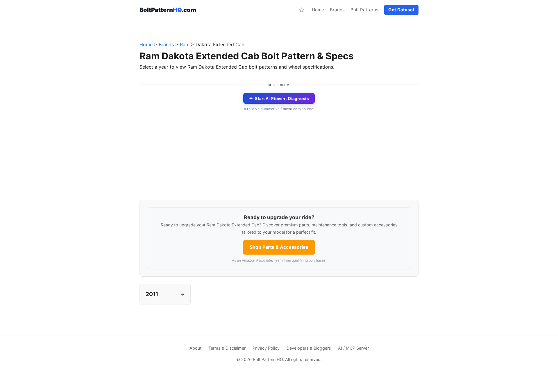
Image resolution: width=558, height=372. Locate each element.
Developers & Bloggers (309, 348)
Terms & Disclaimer (227, 348)
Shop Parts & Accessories (279, 247)
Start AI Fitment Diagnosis (279, 98)
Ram (184, 44)
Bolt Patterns (364, 9)
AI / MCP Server (353, 348)
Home (318, 9)
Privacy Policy (266, 348)
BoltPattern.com (168, 9)
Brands (337, 9)
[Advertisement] (279, 159)
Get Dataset (401, 9)
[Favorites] (301, 10)
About (195, 348)
